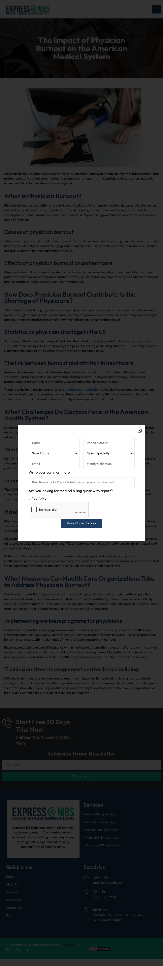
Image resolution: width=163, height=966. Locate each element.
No (44, 498)
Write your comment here (49, 472)
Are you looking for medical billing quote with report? (71, 490)
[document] (81, 483)
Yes (34, 498)
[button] (139, 430)
